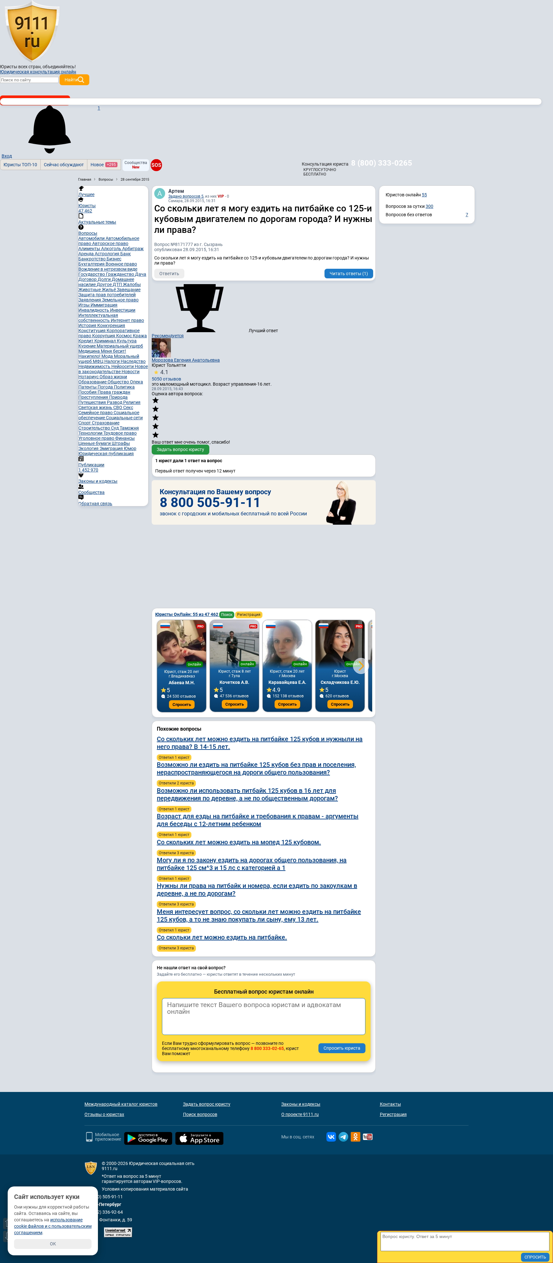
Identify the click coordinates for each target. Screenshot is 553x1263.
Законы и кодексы (300, 1104)
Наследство (133, 361)
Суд (115, 428)
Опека (136, 381)
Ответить (169, 273)
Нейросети (123, 366)
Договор (88, 279)
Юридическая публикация (106, 453)
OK (53, 1243)
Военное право (121, 264)
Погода (106, 387)
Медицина (89, 351)
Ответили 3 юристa (176, 853)
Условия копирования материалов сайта (145, 1189)
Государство (92, 274)
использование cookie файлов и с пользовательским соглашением (53, 1226)
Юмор (130, 448)
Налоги (112, 361)
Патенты (88, 387)
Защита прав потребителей (107, 294)
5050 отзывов (166, 375)
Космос (124, 335)
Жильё (109, 289)
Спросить (181, 704)
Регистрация (248, 614)
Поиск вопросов (200, 1114)
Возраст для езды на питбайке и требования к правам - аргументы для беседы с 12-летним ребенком (257, 820)
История (87, 325)
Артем (176, 191)
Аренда (86, 253)
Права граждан (114, 392)
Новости (131, 371)
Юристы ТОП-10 (20, 164)
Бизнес (114, 258)
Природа (118, 397)
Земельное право (120, 299)
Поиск (226, 614)
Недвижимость (94, 366)
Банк (125, 253)
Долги (105, 279)
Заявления (90, 299)
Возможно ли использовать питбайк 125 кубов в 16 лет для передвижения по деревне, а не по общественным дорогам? (247, 794)
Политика (124, 387)
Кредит (86, 340)
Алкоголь (111, 248)
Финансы (125, 438)
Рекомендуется (168, 335)
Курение (87, 346)
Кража (140, 335)
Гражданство (120, 274)
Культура (127, 340)
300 (429, 206)
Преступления (93, 397)
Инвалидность (94, 310)
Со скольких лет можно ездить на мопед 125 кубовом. (239, 842)
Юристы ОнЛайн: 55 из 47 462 (187, 614)
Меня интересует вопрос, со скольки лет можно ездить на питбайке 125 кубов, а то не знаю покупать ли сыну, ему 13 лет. (259, 915)
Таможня (129, 428)
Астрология (107, 253)
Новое (103, 164)
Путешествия (92, 402)
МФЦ (98, 361)
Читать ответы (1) (349, 273)
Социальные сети (124, 417)
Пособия (88, 392)
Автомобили (92, 238)
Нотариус (89, 376)
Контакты (390, 1104)
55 (424, 194)
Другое (105, 284)
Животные (90, 289)
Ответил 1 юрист (174, 757)
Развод (115, 402)
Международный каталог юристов (120, 1104)
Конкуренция (111, 325)
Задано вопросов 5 (186, 196)
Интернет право (127, 320)
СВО (118, 407)
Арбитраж (133, 248)
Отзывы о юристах (104, 1114)
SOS (156, 165)
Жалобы (132, 284)
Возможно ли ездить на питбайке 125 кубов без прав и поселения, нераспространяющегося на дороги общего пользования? (256, 768)
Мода (107, 356)
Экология (89, 448)
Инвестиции (122, 310)
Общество (119, 381)
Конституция (92, 330)
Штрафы (121, 443)
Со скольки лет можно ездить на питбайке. (222, 937)
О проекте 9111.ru (300, 1114)
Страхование (105, 422)
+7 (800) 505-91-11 (103, 1196)
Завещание (128, 289)
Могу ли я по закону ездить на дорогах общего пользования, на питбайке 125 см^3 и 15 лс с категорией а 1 (252, 864)
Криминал (105, 340)
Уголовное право (96, 438)
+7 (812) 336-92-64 (103, 1212)
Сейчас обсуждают (64, 164)
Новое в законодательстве (113, 369)
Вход (7, 156)
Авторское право (110, 243)
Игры (84, 305)
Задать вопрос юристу (180, 449)
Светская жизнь (95, 407)
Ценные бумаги (95, 443)
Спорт (85, 422)
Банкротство (92, 258)
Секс (128, 407)
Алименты (89, 248)
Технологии (90, 433)
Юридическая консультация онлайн (38, 71)
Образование (93, 381)
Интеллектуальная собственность (98, 318)
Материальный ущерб (120, 346)
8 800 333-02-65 (267, 1048)
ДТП (118, 284)
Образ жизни (113, 376)
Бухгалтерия (92, 264)
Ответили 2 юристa (176, 783)
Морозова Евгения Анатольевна (186, 360)
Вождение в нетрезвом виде (107, 269)
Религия (131, 402)
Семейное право (96, 412)
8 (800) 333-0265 (381, 163)
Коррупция (104, 335)
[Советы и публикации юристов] (32, 31)
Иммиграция (104, 305)
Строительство (94, 428)
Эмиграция (112, 448)
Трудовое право (120, 433)
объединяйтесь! (59, 66)
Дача (140, 274)
